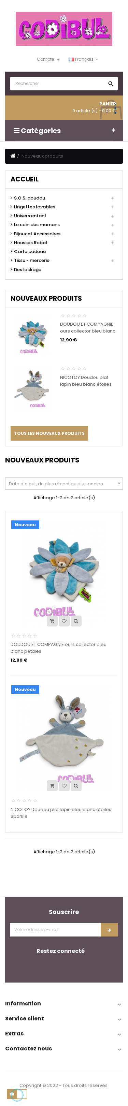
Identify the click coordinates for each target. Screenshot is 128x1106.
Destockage (27, 269)
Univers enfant (30, 216)
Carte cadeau (30, 251)
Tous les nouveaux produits (49, 433)
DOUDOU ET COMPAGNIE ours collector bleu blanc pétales (87, 331)
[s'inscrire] (109, 930)
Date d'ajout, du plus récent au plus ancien (66, 483)
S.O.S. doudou (29, 198)
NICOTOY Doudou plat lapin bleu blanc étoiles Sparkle (86, 384)
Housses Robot (31, 243)
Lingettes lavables (34, 207)
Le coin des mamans (37, 224)
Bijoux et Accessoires (37, 234)
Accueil (25, 179)
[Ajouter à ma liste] (64, 621)
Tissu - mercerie (31, 260)
